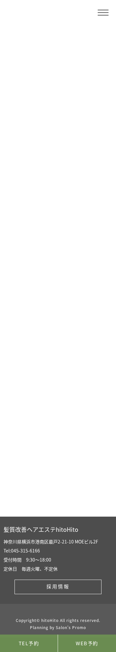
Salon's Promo (71, 627)
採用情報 (58, 586)
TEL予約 (29, 643)
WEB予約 (87, 643)
